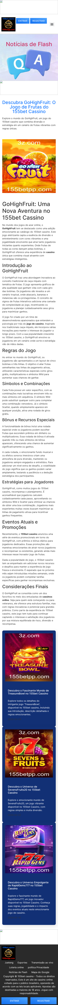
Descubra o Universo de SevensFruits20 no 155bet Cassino (24, 789)
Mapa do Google (40, 972)
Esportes (22, 962)
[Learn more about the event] (29, 13)
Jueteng (9, 962)
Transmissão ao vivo (42, 962)
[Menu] (51, 24)
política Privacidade (38, 967)
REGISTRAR (38, 20)
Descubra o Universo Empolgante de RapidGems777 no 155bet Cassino (28, 885)
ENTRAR (22, 20)
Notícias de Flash (29, 44)
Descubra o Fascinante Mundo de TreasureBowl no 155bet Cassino (28, 692)
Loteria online (16, 967)
